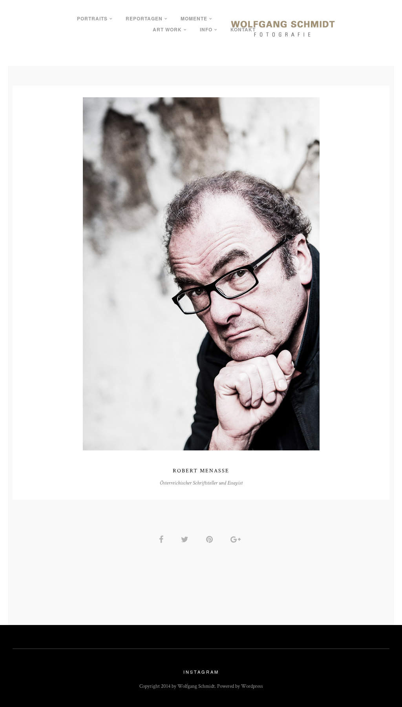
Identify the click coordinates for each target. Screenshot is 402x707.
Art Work (167, 29)
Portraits (92, 18)
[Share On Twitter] (186, 539)
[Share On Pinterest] (210, 539)
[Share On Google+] (237, 539)
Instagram (201, 672)
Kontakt (243, 29)
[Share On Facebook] (162, 539)
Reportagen (144, 18)
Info (206, 29)
